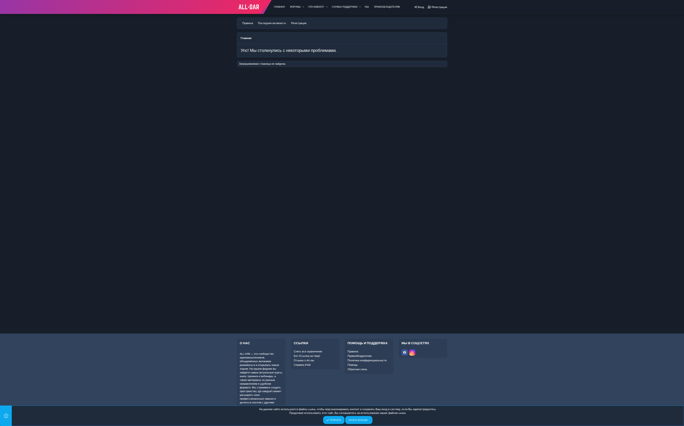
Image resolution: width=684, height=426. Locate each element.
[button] (303, 7)
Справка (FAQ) (302, 364)
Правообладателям (387, 7)
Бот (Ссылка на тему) (307, 356)
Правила (247, 23)
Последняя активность (272, 23)
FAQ (367, 7)
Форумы (295, 7)
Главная (279, 7)
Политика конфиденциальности (367, 360)
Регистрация (298, 23)
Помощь (353, 364)
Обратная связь (357, 369)
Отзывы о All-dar (304, 360)
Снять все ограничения (308, 351)
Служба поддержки (344, 7)
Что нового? (316, 7)
